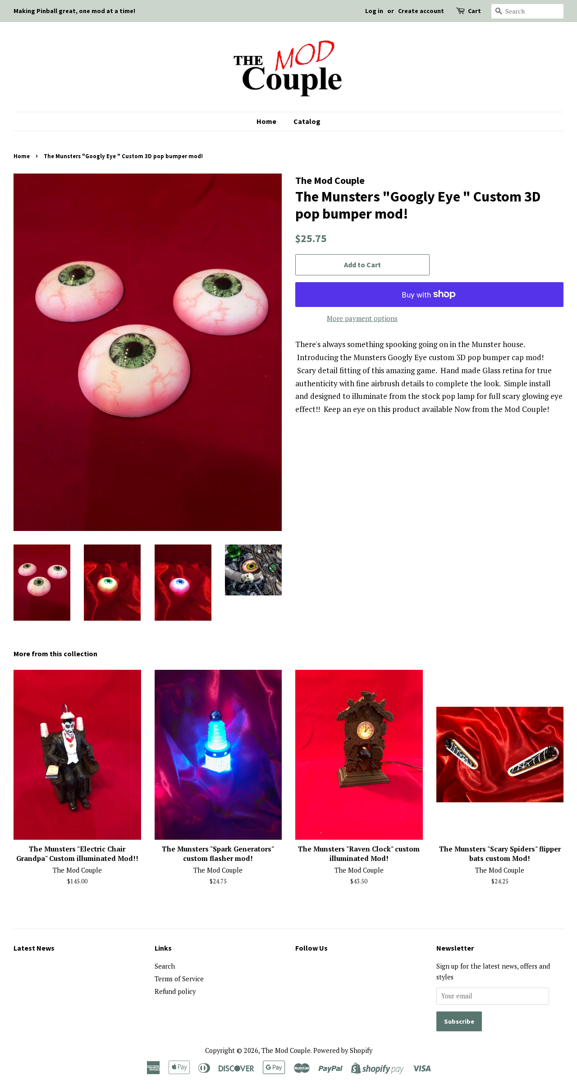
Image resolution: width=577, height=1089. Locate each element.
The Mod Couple (286, 1050)
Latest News (34, 947)
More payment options (362, 318)
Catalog (307, 121)
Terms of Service (179, 979)
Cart (474, 11)
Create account (421, 11)
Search (165, 966)
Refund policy (175, 991)
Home (266, 121)
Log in (374, 11)
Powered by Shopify (342, 1050)
